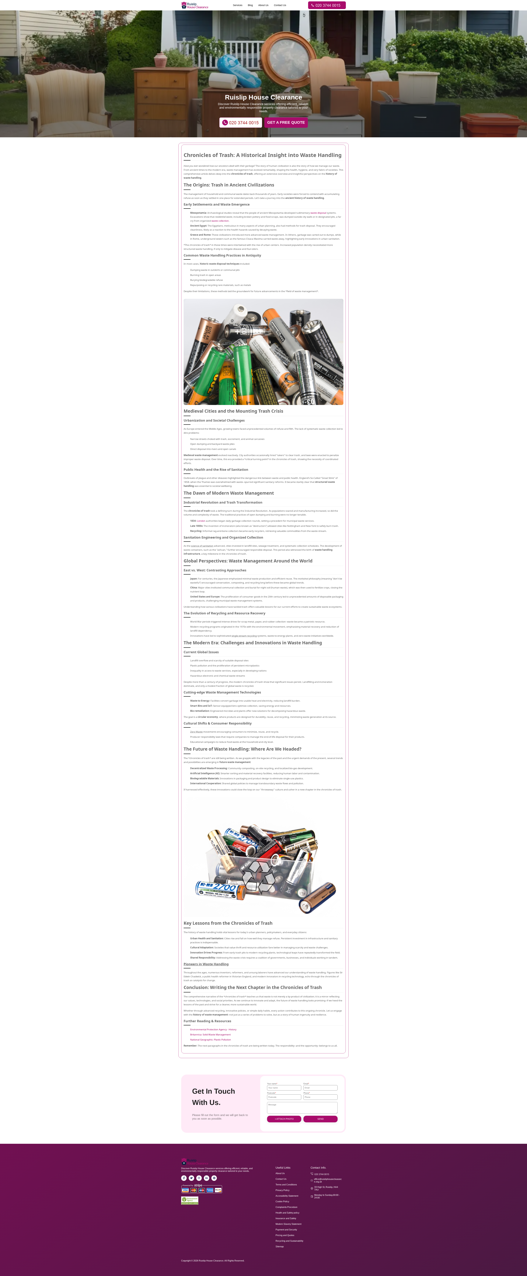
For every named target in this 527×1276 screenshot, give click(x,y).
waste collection (220, 220)
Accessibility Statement (287, 1196)
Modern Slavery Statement (288, 1224)
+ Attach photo (284, 1119)
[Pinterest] (214, 1178)
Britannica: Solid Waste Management (210, 1034)
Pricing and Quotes (285, 1235)
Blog (250, 5)
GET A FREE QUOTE (286, 122)
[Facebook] (184, 1178)
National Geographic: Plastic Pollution (210, 1039)
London (201, 520)
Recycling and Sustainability (289, 1241)
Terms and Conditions (286, 1184)
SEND (320, 1119)
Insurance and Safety (286, 1218)
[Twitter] (191, 1178)
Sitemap (280, 1246)
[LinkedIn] (206, 1178)
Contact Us (280, 5)
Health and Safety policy (287, 1213)
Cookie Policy (282, 1201)
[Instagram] (199, 1178)
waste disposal (318, 212)
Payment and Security (286, 1229)
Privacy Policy (282, 1190)
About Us (263, 5)
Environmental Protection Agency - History (213, 1029)
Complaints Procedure (286, 1207)
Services (237, 5)
